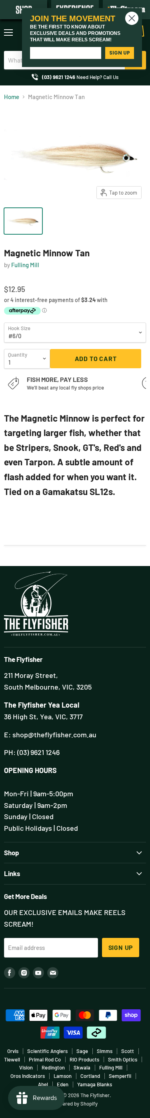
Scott (127, 1051)
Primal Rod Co (45, 1059)
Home (11, 96)
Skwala (82, 1067)
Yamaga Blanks (94, 1084)
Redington (53, 1067)
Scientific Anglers (47, 1051)
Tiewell (12, 1059)
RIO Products (84, 1059)
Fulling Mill (25, 264)
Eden (62, 1084)
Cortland (90, 1076)
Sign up (120, 947)
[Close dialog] (132, 18)
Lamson (63, 1076)
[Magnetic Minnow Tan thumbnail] (23, 221)
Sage (82, 1051)
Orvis (12, 1051)
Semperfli (120, 1076)
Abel (43, 1084)
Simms (104, 1051)
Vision (26, 1067)
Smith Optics (122, 1059)
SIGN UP (119, 52)
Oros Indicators (27, 1076)
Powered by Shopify (75, 1103)
